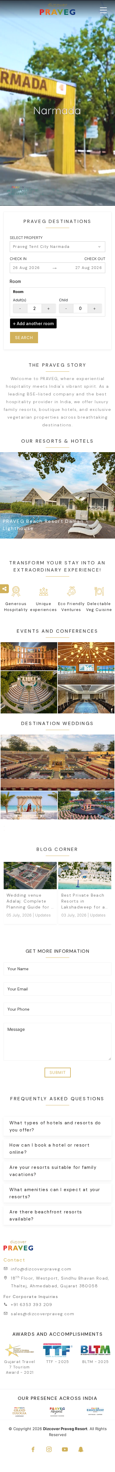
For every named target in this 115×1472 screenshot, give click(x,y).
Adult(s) (19, 300)
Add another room (35, 323)
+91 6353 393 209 (31, 1304)
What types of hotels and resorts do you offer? (55, 1126)
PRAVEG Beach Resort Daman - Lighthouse (45, 524)
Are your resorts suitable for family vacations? (53, 1170)
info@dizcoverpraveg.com (41, 1269)
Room (15, 281)
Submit (58, 1072)
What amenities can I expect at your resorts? (54, 1193)
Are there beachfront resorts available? (45, 1215)
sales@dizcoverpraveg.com (42, 1313)
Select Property (26, 237)
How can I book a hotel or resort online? (49, 1148)
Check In (18, 259)
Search (24, 337)
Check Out (94, 259)
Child (63, 300)
